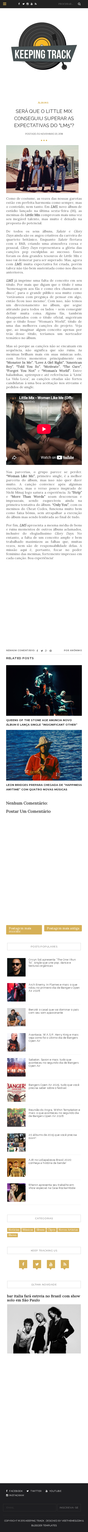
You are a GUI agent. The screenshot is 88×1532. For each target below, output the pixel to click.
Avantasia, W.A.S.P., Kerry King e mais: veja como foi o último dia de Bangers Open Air (54, 1037)
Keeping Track (35, 1520)
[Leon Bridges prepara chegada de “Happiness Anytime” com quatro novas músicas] (44, 755)
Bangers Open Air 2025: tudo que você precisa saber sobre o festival (54, 1086)
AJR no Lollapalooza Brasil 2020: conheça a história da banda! (50, 1161)
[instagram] (29, 4)
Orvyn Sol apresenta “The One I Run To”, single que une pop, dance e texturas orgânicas (52, 962)
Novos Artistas (68, 1230)
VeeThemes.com (72, 1520)
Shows (12, 1235)
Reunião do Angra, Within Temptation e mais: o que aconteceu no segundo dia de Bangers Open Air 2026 (54, 1113)
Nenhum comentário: (20, 650)
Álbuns (43, 102)
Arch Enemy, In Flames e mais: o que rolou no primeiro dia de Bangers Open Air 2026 (54, 987)
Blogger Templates (44, 1525)
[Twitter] (37, 1264)
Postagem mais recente (20, 929)
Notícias (13, 1230)
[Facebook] (23, 1264)
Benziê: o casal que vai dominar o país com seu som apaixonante (54, 1011)
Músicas (28, 1230)
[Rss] (65, 1264)
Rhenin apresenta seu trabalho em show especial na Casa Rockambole (52, 1186)
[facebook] (20, 4)
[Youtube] (51, 1264)
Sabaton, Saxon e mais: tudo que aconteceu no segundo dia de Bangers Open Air (54, 1062)
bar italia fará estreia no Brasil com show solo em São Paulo (43, 1298)
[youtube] (33, 4)
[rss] (37, 4)
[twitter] (25, 4)
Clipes (51, 1230)
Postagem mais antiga (63, 928)
